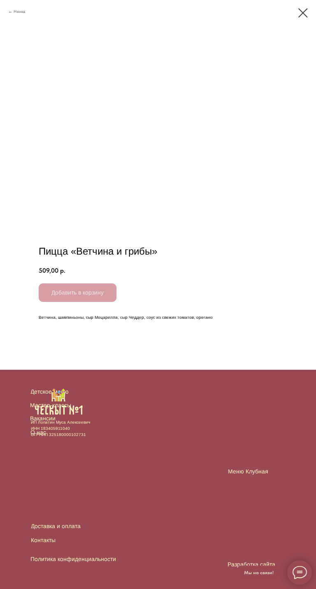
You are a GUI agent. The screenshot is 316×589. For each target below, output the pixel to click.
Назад (19, 11)
